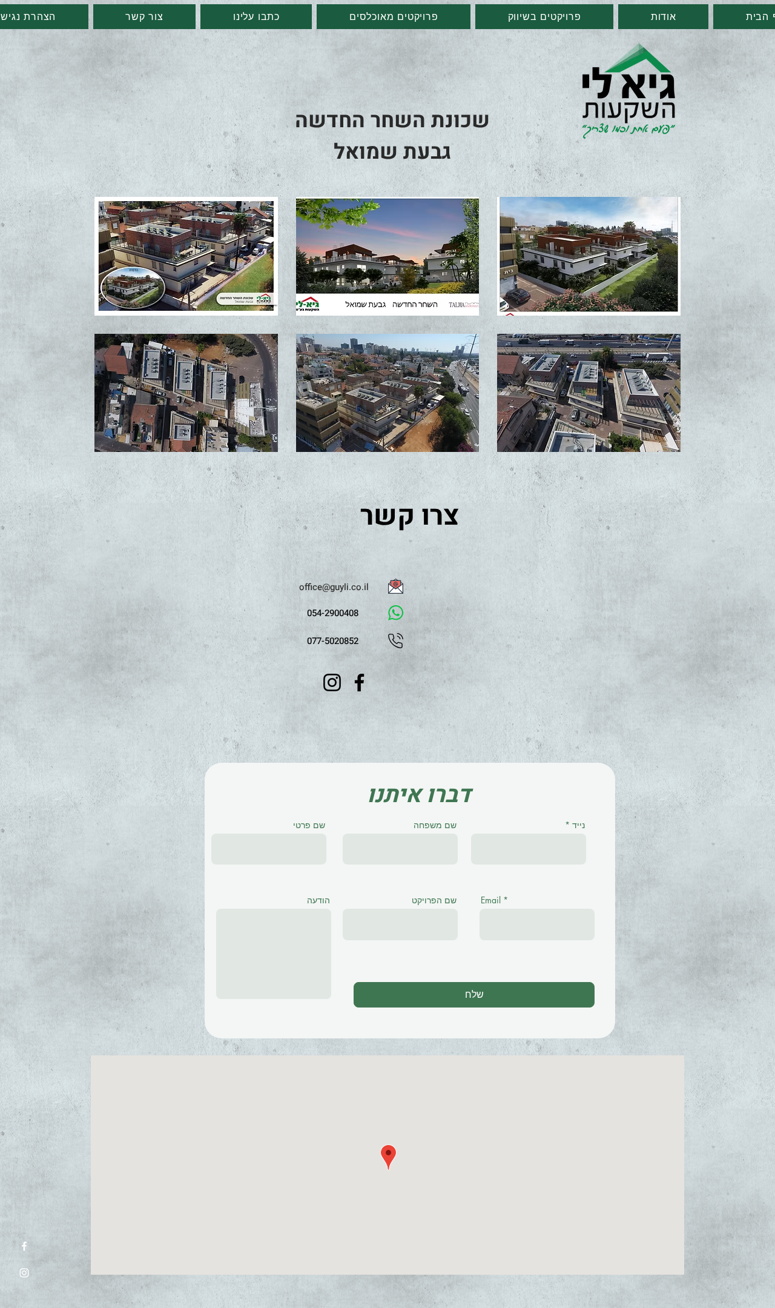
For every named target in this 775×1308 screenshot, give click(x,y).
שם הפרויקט (434, 900)
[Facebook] (24, 1246)
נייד (578, 825)
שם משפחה (435, 825)
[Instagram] (24, 1273)
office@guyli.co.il (334, 587)
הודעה (318, 900)
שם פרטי (309, 825)
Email (491, 900)
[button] (186, 256)
